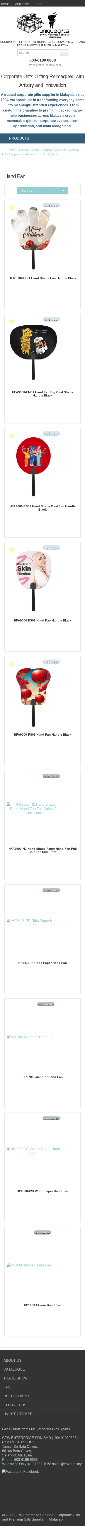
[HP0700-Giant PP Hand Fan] (30, 1037)
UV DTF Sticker (18, 1414)
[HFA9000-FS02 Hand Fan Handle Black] (33, 580)
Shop (39, 4)
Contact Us (14, 1405)
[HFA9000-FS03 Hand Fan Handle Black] (33, 694)
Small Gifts (50, 154)
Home (5, 4)
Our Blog (22, 4)
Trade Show (15, 1378)
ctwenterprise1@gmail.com (45, 65)
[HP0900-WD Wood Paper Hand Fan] (33, 1151)
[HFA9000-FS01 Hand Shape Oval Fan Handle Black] (33, 466)
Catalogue (14, 1369)
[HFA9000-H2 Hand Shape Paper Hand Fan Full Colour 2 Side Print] (33, 808)
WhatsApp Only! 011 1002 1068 (26, 1464)
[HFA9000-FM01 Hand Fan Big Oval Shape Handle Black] (33, 352)
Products (19, 138)
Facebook (31, 1471)
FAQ (6, 1387)
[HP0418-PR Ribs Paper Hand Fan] (33, 923)
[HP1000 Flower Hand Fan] (29, 1265)
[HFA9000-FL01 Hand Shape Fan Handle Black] (33, 238)
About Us (12, 1360)
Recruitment (16, 1396)
